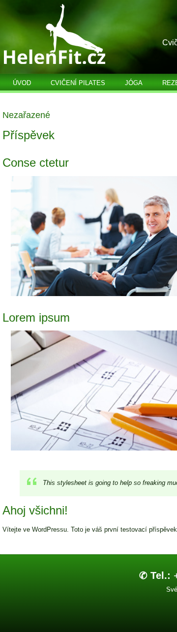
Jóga (134, 83)
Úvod (22, 83)
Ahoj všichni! (35, 510)
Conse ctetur (35, 162)
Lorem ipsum (36, 317)
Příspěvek (28, 135)
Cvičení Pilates (78, 83)
